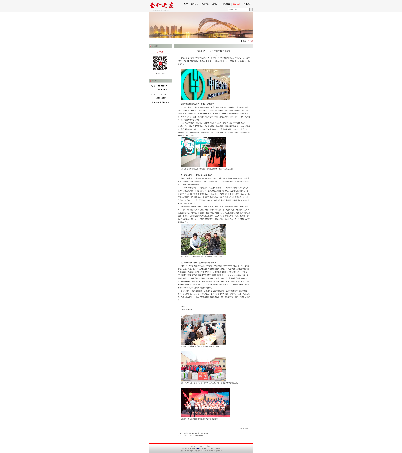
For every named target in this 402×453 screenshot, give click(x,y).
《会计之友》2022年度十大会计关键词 (195, 433)
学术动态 (237, 4)
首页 (186, 4)
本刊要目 (226, 4)
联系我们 (247, 4)
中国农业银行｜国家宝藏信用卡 (193, 435)
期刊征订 (215, 4)
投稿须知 (205, 4)
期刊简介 (194, 4)
